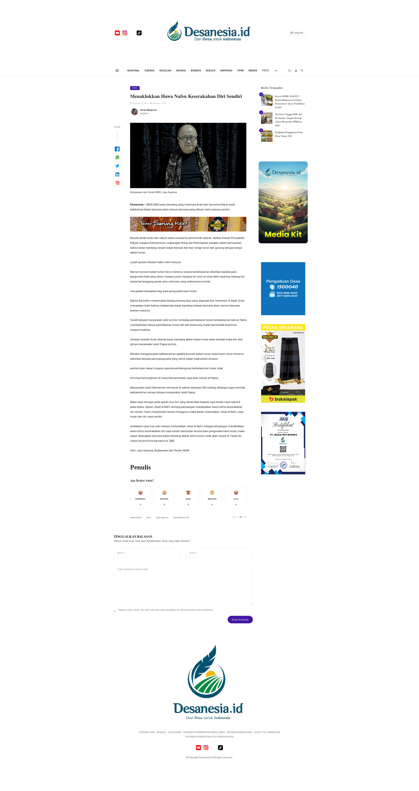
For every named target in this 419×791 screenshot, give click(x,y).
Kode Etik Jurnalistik (267, 732)
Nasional (133, 70)
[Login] (296, 70)
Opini (240, 70)
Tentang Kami (147, 732)
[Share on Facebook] (117, 149)
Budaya (210, 70)
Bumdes (196, 70)
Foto (265, 70)
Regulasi (165, 70)
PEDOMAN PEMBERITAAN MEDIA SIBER (204, 732)
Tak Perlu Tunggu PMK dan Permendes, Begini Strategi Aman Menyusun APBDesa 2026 (288, 119)
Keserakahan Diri (181, 517)
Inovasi (181, 70)
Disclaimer (174, 732)
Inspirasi (226, 70)
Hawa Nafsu (136, 517)
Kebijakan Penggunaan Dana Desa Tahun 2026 (289, 134)
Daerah (150, 70)
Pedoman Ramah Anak (239, 732)
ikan (149, 517)
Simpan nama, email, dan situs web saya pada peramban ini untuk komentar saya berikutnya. (166, 609)
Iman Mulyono (148, 110)
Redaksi (161, 732)
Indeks (253, 70)
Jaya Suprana (161, 517)
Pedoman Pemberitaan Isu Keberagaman (209, 736)
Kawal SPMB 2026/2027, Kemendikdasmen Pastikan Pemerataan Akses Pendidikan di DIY (290, 101)
